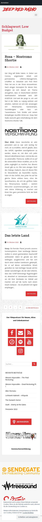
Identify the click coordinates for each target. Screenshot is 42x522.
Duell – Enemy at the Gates (15, 405)
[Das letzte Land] (21, 222)
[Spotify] (20, 342)
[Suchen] (34, 364)
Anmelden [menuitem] (5, 3)
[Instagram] (20, 351)
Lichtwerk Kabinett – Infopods (16, 395)
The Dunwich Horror (13, 400)
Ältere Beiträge (32, 308)
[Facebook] (12, 333)
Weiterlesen (31, 201)
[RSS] (29, 333)
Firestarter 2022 (11, 409)
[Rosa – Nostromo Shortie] (21, 43)
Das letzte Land (17, 235)
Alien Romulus (10, 391)
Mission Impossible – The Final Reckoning (17, 378)
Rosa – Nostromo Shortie (18, 58)
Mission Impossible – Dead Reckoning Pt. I (21, 385)
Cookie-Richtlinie (28, 513)
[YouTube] (29, 342)
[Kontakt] (20, 333)
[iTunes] (12, 342)
